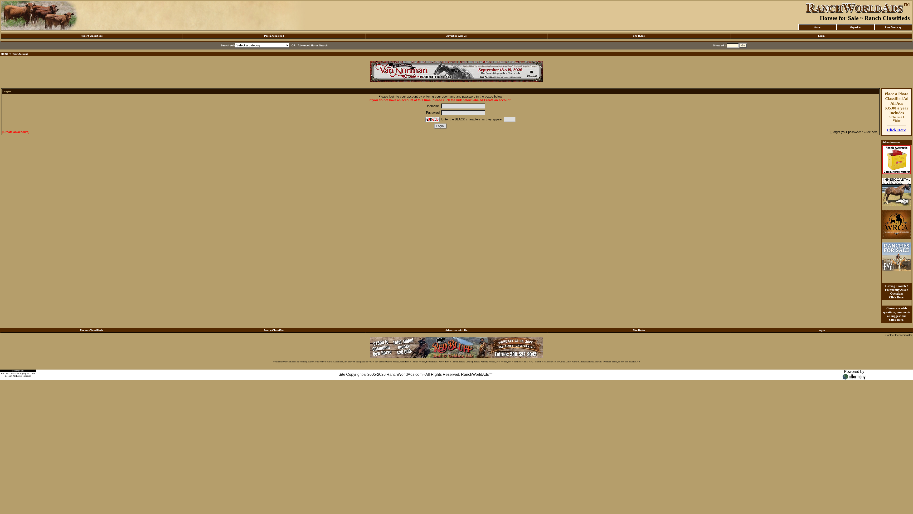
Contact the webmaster (898, 335)
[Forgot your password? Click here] (854, 132)
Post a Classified (274, 36)
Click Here (896, 130)
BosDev (8, 376)
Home (817, 27)
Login (821, 36)
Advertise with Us (456, 36)
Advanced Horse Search (313, 45)
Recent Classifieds (92, 36)
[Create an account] (15, 132)
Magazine (855, 27)
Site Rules (639, 36)
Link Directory (893, 27)
